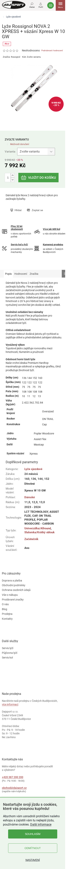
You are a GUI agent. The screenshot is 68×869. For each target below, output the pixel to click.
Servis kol (7, 657)
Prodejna (7, 613)
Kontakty (7, 618)
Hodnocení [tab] (20, 273)
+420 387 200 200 (12, 777)
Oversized (48, 411)
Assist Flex (40, 439)
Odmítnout (33, 848)
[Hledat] (32, 4)
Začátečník (31, 539)
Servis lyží (7, 648)
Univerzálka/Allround (37, 528)
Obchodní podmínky (13, 585)
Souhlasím (32, 833)
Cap (44, 424)
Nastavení (33, 859)
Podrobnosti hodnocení (52, 50)
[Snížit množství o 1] (12, 180)
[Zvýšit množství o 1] (12, 175)
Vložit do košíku (42, 177)
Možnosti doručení (19, 144)
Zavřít (29, 206)
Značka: (11, 57)
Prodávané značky (13, 599)
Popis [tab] (8, 273)
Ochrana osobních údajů (16, 589)
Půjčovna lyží (9, 652)
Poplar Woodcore (44, 433)
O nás (5, 604)
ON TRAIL (48, 418)
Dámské (29, 497)
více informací (10, 704)
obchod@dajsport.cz (14, 787)
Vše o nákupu (10, 594)
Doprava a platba (12, 580)
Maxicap (39, 444)
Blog (4, 609)
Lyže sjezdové (33, 469)
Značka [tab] (34, 273)
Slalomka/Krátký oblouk (39, 532)
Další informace (40, 824)
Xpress (33, 453)
